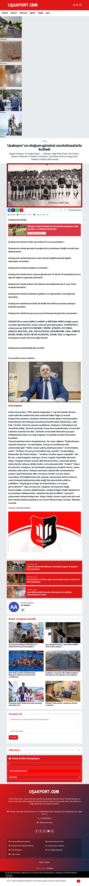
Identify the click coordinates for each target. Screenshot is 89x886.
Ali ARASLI (13, 214)
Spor (48, 13)
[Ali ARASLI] (14, 607)
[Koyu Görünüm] (74, 5)
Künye (41, 862)
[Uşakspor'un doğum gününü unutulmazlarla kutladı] (44, 185)
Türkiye (5, 13)
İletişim (47, 862)
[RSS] (52, 831)
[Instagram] (44, 831)
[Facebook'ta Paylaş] (9, 210)
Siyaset (14, 13)
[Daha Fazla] (21, 210)
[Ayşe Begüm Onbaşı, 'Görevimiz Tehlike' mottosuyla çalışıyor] (62, 633)
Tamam (9, 876)
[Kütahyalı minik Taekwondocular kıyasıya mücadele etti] (26, 691)
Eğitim (32, 13)
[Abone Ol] (74, 210)
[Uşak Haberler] (23, 5)
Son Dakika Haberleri (55, 850)
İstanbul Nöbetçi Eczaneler (20, 841)
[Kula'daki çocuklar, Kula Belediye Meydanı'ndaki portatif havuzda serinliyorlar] (26, 661)
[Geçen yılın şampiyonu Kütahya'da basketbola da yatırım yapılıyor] (26, 633)
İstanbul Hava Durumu (56, 841)
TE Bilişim (50, 868)
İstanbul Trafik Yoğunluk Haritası (22, 846)
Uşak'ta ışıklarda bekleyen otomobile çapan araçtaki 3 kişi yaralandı (39, 881)
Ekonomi (23, 13)
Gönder (13, 737)
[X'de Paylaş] (13, 210)
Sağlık (40, 13)
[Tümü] (79, 750)
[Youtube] (48, 831)
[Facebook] (37, 831)
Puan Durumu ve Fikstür (56, 846)
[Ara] (77, 5)
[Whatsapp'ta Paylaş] (17, 210)
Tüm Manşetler (16, 850)
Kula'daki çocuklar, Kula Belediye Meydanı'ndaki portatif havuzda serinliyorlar (22, 675)
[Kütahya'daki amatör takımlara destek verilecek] (62, 691)
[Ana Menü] (80, 5)
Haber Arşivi (15, 854)
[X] (40, 831)
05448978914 (46, 818)
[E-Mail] (23, 610)
